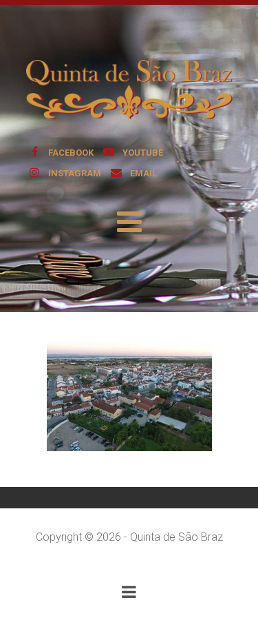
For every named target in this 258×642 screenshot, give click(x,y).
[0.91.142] (129, 396)
